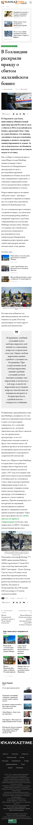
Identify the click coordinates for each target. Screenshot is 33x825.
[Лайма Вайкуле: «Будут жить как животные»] (28, 714)
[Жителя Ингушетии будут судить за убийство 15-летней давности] (5, 279)
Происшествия (11, 757)
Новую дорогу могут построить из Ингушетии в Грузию (20, 23)
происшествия (20, 598)
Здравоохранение (11, 764)
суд (26, 598)
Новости (14, 46)
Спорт (23, 764)
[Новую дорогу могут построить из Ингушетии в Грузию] (8, 24)
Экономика (19, 767)
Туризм (10, 767)
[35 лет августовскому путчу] (28, 690)
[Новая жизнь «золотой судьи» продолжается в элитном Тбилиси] (5, 258)
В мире (3, 46)
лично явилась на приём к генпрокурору (15, 518)
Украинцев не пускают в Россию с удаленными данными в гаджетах (20, 14)
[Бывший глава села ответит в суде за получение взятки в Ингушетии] (24, 660)
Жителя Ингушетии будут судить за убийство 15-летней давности (21, 278)
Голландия (12, 598)
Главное (9, 46)
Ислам (22, 757)
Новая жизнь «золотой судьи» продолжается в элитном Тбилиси (20, 257)
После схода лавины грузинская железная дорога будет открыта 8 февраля (20, 34)
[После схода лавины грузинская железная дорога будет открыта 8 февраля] (8, 34)
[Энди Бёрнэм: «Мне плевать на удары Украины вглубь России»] (28, 722)
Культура (5, 761)
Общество (25, 754)
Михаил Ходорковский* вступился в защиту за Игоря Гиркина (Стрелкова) (8, 619)
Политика (15, 754)
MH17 (7, 598)
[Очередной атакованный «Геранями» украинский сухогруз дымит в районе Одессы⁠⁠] (28, 697)
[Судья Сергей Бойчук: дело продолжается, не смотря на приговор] (5, 268)
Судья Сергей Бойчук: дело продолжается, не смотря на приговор (19, 268)
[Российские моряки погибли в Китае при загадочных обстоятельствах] (28, 706)
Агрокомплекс (16, 761)
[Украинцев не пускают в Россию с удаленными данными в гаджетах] (8, 14)
